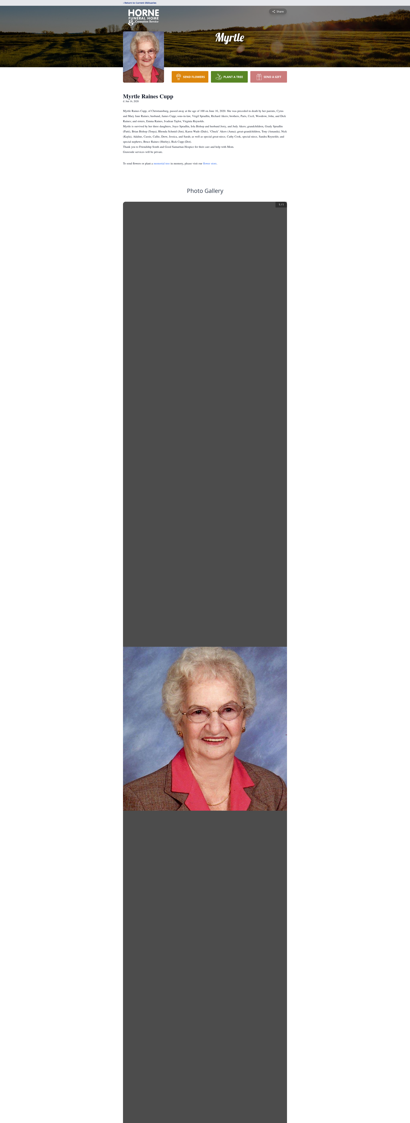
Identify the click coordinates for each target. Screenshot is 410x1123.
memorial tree (162, 163)
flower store (210, 163)
